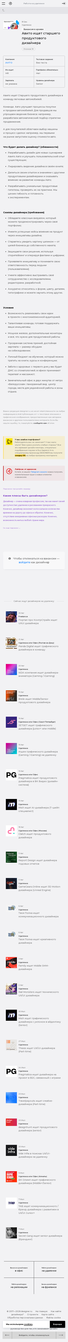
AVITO (8, 62)
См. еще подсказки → (11, 528)
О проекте (32, 1314)
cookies (28, 1324)
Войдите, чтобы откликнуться (34, 1335)
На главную (42, 1311)
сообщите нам (40, 423)
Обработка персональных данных (25, 1317)
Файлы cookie (53, 1317)
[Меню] (3, 3)
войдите (24, 562)
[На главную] (10, 3)
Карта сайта (48, 1314)
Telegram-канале (39, 472)
